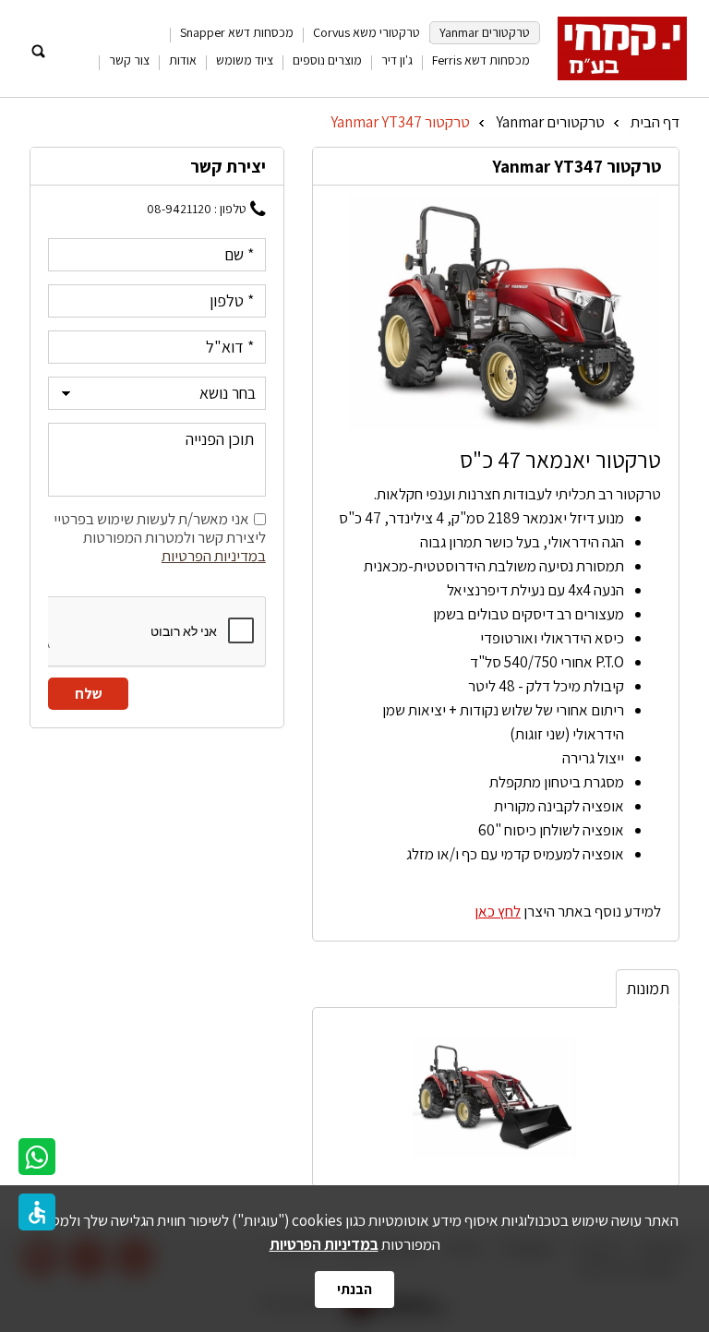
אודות (183, 60)
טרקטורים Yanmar (484, 32)
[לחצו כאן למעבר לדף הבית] (622, 48)
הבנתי (354, 1289)
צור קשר (129, 60)
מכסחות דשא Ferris (481, 60)
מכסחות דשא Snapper (237, 32)
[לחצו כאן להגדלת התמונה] (504, 311)
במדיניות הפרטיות (324, 1244)
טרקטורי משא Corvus (366, 32)
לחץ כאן (498, 911)
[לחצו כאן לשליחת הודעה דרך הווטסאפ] (36, 1156)
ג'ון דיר (397, 60)
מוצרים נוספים (327, 60)
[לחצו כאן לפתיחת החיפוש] (38, 51)
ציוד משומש (244, 60)
